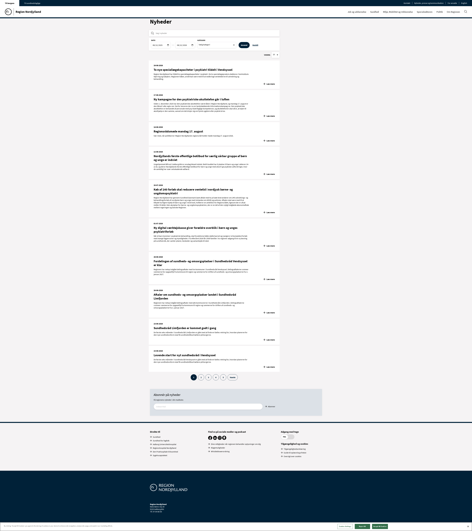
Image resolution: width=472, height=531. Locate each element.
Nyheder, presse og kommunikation (429, 3)
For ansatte (452, 3)
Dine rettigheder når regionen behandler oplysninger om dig (236, 444)
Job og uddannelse (357, 11)
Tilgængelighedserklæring (295, 449)
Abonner (271, 406)
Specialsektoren (424, 11)
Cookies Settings (345, 526)
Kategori (201, 40)
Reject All (362, 526)
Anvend (244, 45)
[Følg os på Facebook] (210, 439)
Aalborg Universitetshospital (164, 444)
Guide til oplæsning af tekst (295, 452)
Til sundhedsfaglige (32, 3)
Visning (267, 55)
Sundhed (374, 11)
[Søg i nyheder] (152, 33)
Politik (439, 11)
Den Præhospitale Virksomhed (165, 451)
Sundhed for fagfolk (161, 440)
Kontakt (407, 3)
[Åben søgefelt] (465, 11)
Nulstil (255, 45)
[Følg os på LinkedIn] (215, 439)
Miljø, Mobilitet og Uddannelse (398, 11)
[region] (236, 526)
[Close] (468, 526)
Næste (232, 377)
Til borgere (9, 3)
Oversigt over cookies (292, 456)
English (464, 3)
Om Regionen (453, 11)
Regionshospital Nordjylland (164, 448)
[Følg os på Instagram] (220, 439)
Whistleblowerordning (220, 451)
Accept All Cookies (380, 526)
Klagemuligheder (218, 447)
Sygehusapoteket (160, 455)
